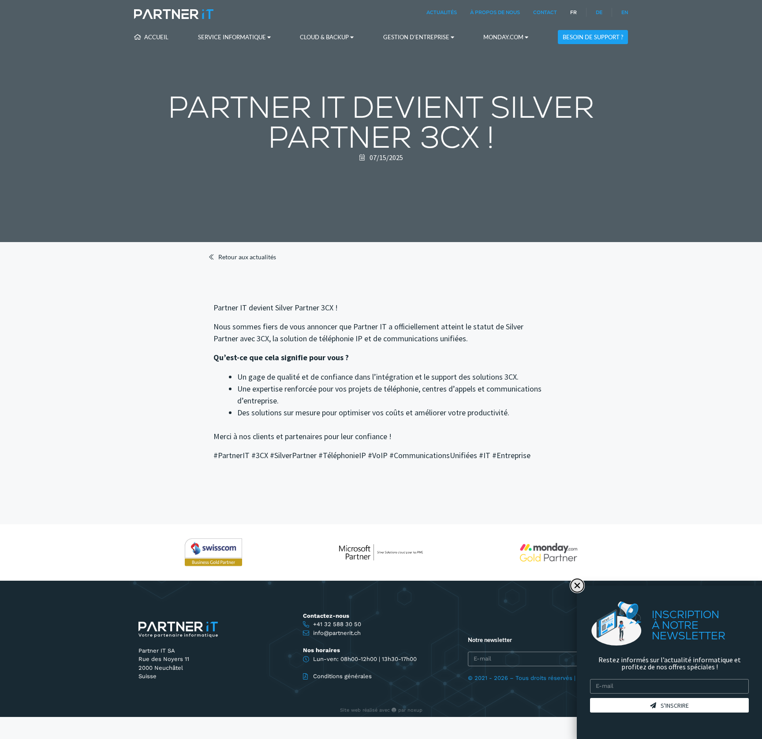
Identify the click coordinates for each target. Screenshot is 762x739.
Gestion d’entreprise (417, 37)
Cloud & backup (325, 37)
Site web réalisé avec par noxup (381, 710)
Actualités (441, 12)
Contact (545, 12)
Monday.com (504, 37)
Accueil (155, 37)
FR (573, 12)
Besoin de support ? (593, 37)
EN (624, 12)
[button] (577, 585)
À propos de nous (495, 12)
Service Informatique (232, 37)
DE (599, 12)
